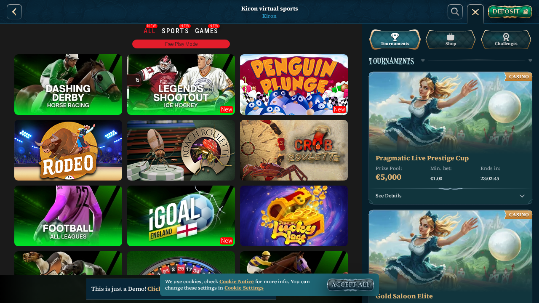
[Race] (475, 11)
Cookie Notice (236, 281)
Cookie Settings (244, 288)
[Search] (455, 11)
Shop (451, 43)
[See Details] (522, 196)
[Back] (14, 11)
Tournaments (395, 43)
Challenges (506, 43)
